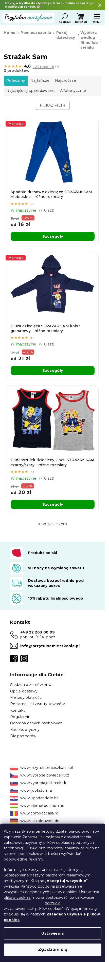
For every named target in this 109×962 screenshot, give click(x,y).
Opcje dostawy (24, 691)
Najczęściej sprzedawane (30, 90)
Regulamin (20, 716)
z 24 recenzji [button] (43, 66)
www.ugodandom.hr (39, 798)
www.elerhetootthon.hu (42, 805)
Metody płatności (26, 697)
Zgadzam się (52, 949)
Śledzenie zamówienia (30, 684)
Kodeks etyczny (25, 729)
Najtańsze (40, 80)
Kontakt (17, 710)
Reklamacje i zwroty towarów (37, 704)
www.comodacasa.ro (39, 813)
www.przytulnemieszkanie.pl (46, 767)
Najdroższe (65, 80)
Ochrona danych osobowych (36, 723)
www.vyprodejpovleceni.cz (44, 775)
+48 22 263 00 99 (37, 632)
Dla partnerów (23, 736)
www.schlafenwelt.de (39, 820)
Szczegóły (52, 236)
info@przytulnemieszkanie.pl (50, 646)
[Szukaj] (65, 16)
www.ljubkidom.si (36, 790)
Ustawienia (52, 933)
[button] (57, 66)
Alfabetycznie (73, 90)
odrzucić (53, 903)
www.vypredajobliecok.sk (43, 783)
